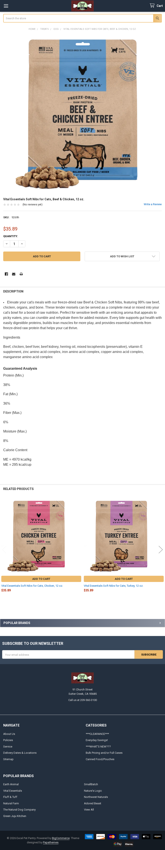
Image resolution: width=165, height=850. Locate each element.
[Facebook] (6, 274)
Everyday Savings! (97, 740)
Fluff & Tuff (10, 797)
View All (89, 809)
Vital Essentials (12, 790)
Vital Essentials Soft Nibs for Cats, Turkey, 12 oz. (113, 585)
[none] (82, 114)
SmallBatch (91, 784)
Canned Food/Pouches (100, 759)
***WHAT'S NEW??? (98, 746)
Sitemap (8, 759)
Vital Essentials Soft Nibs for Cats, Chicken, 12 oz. (32, 585)
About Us (9, 733)
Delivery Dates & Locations (20, 752)
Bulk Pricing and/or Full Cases (104, 752)
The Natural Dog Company (19, 809)
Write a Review (153, 204)
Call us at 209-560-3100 (82, 700)
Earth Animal (11, 784)
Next (160, 549)
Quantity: (10, 236)
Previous (4, 549)
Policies (8, 740)
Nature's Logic (93, 790)
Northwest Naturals (96, 797)
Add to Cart (41, 578)
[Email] (14, 274)
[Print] (21, 274)
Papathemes (50, 842)
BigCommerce (61, 838)
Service (7, 746)
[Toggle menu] (6, 6)
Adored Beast (92, 803)
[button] (122, 256)
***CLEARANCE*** (97, 733)
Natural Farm (11, 803)
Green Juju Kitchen (14, 816)
